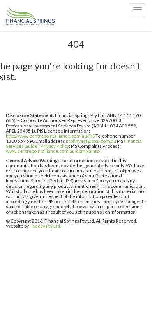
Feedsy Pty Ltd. (45, 226)
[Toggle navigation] (137, 9)
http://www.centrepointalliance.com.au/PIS (50, 136)
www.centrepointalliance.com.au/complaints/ (53, 151)
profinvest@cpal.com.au (91, 141)
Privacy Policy (55, 146)
